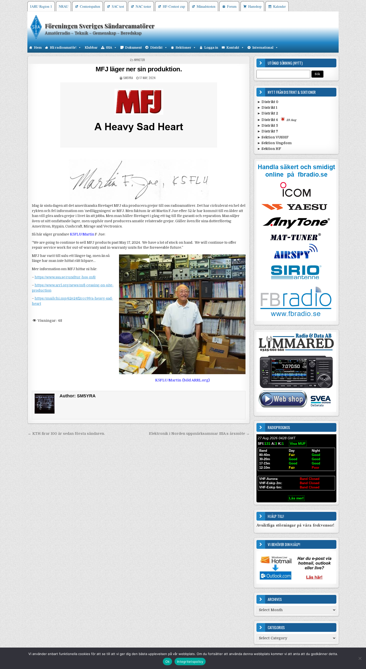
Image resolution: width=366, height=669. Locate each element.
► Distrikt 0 (267, 102)
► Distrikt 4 (276, 120)
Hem (38, 47)
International (262, 47)
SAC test (118, 6)
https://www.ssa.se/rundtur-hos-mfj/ (65, 277)
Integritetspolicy (190, 662)
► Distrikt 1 (267, 108)
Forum (232, 6)
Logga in (211, 47)
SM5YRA (128, 78)
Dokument (133, 47)
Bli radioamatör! (63, 47)
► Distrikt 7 (267, 131)
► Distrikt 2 (267, 113)
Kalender (279, 6)
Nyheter (139, 60)
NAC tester (143, 6)
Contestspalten (90, 6)
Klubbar (91, 47)
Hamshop (254, 6)
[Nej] (359, 658)
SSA (109, 47)
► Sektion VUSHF (273, 137)
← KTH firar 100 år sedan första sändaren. (66, 434)
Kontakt (232, 47)
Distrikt (156, 47)
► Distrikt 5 (267, 125)
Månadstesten (206, 6)
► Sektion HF (269, 149)
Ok (167, 662)
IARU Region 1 (41, 6)
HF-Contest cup (174, 6)
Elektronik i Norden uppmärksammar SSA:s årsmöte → (199, 434)
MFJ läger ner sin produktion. (139, 69)
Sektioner (183, 47)
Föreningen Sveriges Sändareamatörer (100, 26)
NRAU (63, 6)
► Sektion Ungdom (274, 143)
